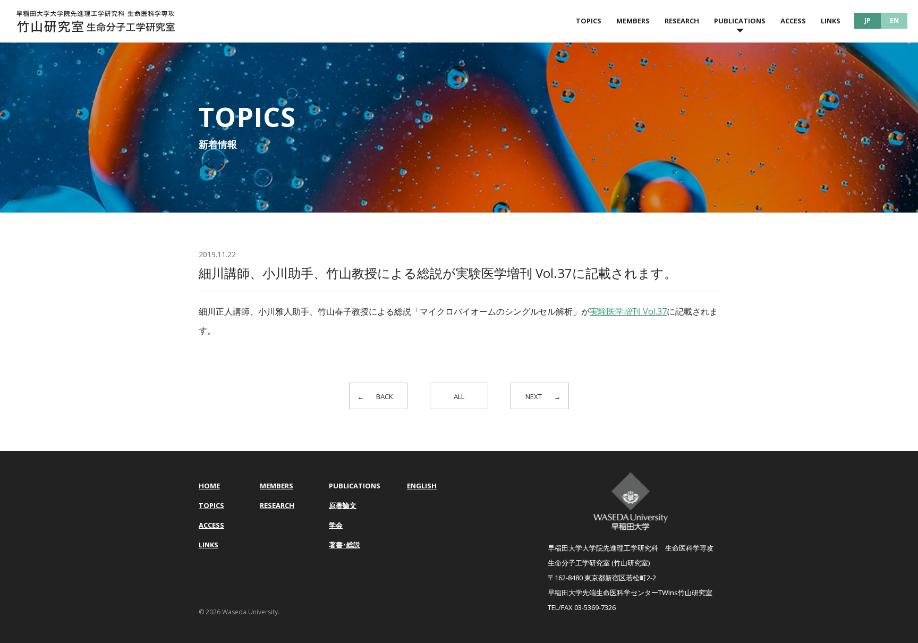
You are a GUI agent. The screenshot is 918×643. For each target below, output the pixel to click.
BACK (384, 396)
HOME (209, 485)
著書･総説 (344, 544)
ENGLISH (422, 485)
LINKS (830, 21)
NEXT (533, 396)
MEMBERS (633, 21)
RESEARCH (682, 21)
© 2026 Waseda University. (239, 611)
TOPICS (588, 21)
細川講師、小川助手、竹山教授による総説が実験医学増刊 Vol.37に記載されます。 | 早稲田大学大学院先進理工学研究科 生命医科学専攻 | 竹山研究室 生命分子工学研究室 (95, 21)
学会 (336, 525)
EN (894, 20)
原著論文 (342, 505)
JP (867, 20)
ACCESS (793, 21)
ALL (459, 396)
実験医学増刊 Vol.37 (628, 311)
